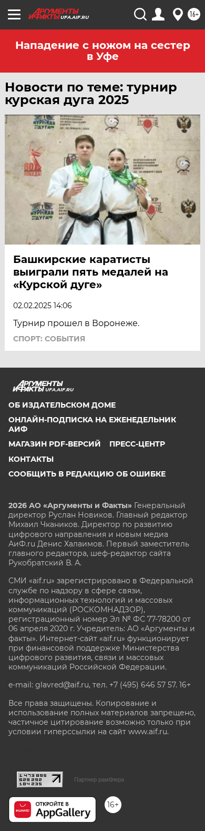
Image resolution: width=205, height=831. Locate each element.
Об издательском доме (62, 405)
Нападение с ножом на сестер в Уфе (102, 51)
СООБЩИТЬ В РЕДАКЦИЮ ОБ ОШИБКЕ (87, 474)
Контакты (31, 459)
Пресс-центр (137, 444)
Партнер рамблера (99, 779)
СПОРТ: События (49, 338)
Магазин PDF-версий (54, 444)
